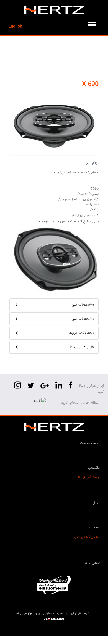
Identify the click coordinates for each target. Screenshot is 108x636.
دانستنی (94, 468)
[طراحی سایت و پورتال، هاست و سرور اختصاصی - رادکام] (54, 619)
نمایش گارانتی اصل (87, 537)
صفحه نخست (90, 443)
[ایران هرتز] (54, 10)
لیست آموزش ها (89, 477)
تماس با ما (92, 563)
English (15, 26)
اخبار (96, 503)
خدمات (94, 527)
